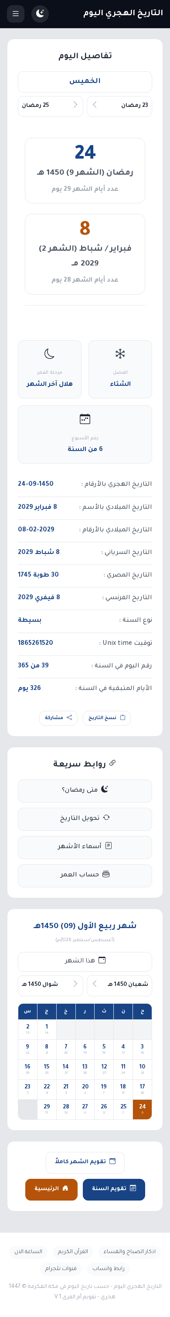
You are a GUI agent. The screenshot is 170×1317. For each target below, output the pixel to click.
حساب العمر (80, 875)
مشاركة (54, 718)
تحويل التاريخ (79, 819)
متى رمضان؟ (80, 790)
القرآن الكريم (73, 1252)
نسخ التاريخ (102, 718)
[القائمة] (15, 14)
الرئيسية (46, 1189)
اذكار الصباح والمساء (130, 1252)
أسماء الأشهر (80, 847)
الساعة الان (28, 1252)
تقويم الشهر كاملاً (80, 1162)
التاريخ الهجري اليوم (123, 14)
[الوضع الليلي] (40, 14)
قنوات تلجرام (61, 1269)
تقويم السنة (109, 1189)
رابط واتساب (108, 1269)
